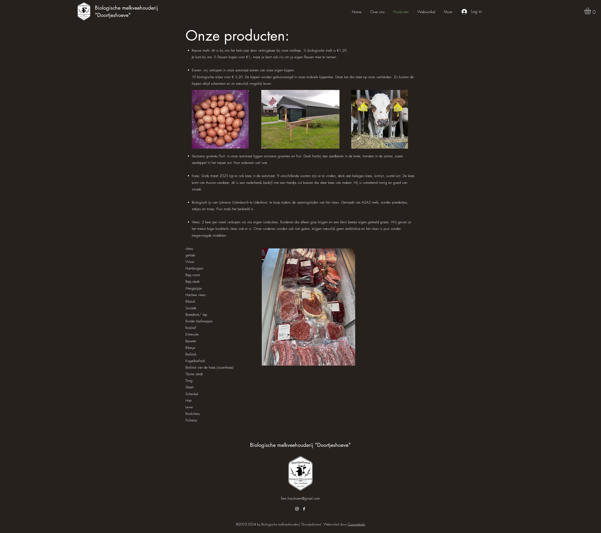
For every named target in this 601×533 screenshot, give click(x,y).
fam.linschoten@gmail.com (300, 498)
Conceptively (356, 524)
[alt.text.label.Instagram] (297, 508)
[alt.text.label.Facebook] (304, 508)
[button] (591, 11)
